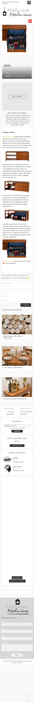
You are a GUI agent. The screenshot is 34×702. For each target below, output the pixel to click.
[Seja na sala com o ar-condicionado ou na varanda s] (17, 487)
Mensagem (4, 643)
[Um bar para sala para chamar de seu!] (17, 387)
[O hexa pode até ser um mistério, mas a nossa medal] (17, 551)
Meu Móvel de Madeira (21, 661)
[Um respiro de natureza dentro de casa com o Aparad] (17, 567)
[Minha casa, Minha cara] (17, 9)
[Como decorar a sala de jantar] (17, 356)
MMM (8, 76)
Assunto (3, 636)
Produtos (7, 65)
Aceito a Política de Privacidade (18, 428)
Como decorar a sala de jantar (12, 367)
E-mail (3, 628)
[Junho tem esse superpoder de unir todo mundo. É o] (17, 519)
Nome (3, 621)
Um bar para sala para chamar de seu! (15, 399)
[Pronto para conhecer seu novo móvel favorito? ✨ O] (17, 503)
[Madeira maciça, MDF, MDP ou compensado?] (17, 324)
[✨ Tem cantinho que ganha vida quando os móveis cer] (17, 535)
